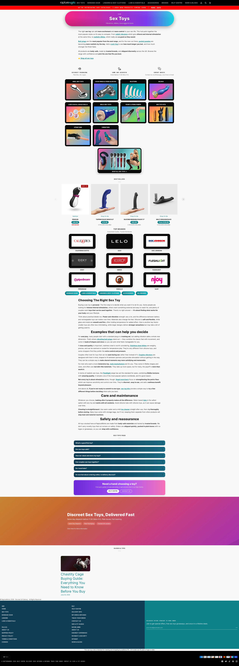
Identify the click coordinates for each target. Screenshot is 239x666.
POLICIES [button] (4, 627)
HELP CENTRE (76, 609)
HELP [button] (73, 606)
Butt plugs (82, 41)
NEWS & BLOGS (77, 642)
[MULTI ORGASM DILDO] (164, 199)
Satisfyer (75, 216)
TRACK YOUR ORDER (79, 618)
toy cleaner (125, 409)
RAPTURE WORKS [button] (76, 627)
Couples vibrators (145, 355)
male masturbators (117, 364)
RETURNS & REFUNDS (79, 615)
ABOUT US (5, 630)
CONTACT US (76, 621)
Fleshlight (107, 373)
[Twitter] (226, 661)
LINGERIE (5, 618)
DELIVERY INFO (77, 612)
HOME (4, 609)
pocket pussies (144, 41)
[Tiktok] (229, 661)
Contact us (126, 491)
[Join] (234, 627)
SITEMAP (75, 639)
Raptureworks (7, 661)
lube (145, 400)
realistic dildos (99, 37)
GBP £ (5, 657)
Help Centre (113, 491)
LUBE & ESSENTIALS (8, 621)
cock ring (114, 44)
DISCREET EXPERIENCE (79, 633)
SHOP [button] (3, 606)
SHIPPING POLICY (7, 633)
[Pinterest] (233, 661)
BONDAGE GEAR (7, 615)
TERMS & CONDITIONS (9, 639)
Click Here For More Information (77, 529)
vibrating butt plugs (104, 339)
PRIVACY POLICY (7, 636)
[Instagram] (236, 661)
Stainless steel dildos (138, 346)
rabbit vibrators (121, 34)
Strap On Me (105, 216)
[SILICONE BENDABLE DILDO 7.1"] (134, 199)
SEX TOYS (5, 612)
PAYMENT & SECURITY (79, 636)
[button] (80, 3)
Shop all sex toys (87, 58)
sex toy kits (125, 389)
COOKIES (5, 642)
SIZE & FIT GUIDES (78, 624)
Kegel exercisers (122, 379)
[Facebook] (222, 661)
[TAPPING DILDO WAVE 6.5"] (105, 199)
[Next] (183, 199)
